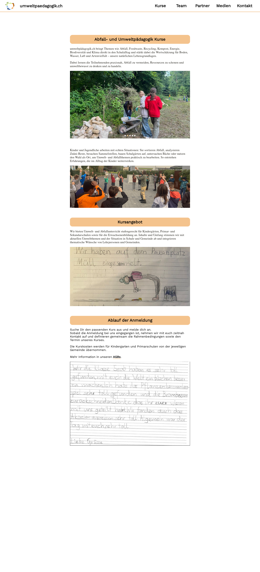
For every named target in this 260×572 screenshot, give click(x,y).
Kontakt (244, 5)
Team (181, 5)
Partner (202, 5)
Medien (223, 5)
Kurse (160, 5)
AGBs (117, 357)
